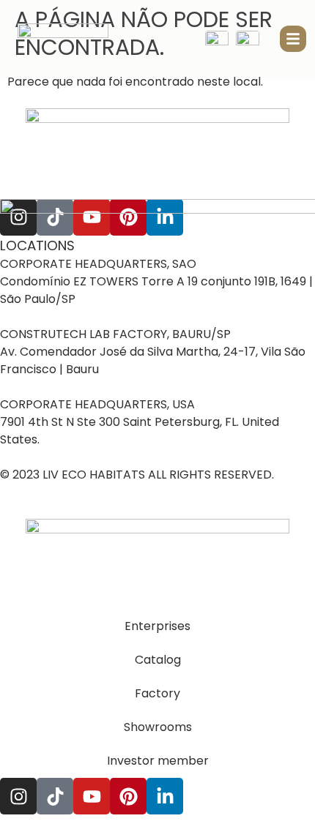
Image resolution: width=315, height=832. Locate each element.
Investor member (158, 760)
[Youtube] (91, 796)
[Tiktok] (55, 796)
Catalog (158, 659)
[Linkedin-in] (165, 796)
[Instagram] (18, 796)
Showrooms (158, 727)
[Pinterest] (128, 796)
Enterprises (157, 626)
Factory (157, 693)
